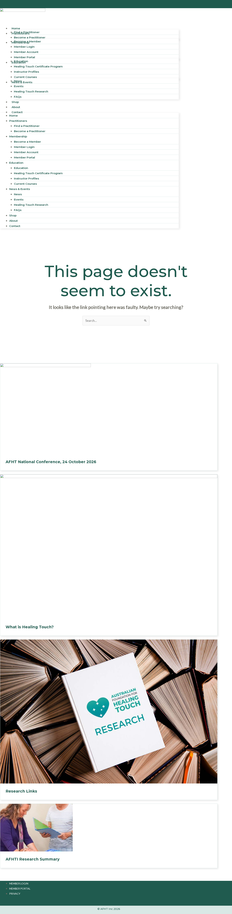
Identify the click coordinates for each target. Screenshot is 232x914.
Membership (18, 136)
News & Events (22, 82)
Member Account (26, 152)
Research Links (21, 791)
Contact (17, 112)
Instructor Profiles (26, 178)
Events (18, 86)
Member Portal (24, 157)
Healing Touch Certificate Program (38, 66)
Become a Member (27, 41)
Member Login (24, 46)
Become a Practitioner (29, 131)
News (18, 81)
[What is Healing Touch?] (108, 546)
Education (21, 61)
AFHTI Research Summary (33, 859)
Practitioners (18, 121)
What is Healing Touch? (30, 627)
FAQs (17, 210)
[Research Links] (108, 711)
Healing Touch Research (31, 91)
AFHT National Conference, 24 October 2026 (51, 462)
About (13, 220)
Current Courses (25, 183)
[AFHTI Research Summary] (36, 827)
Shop (12, 215)
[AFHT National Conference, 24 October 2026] (45, 408)
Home (13, 115)
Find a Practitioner (27, 126)
